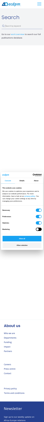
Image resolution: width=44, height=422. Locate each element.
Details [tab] (22, 181)
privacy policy (29, 196)
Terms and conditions (14, 393)
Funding (8, 342)
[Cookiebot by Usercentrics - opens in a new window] (33, 175)
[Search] (3, 26)
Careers (7, 364)
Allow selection (22, 245)
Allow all (22, 238)
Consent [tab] (8, 181)
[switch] (39, 216)
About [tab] (36, 181)
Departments (10, 337)
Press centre (9, 369)
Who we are (9, 333)
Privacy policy (10, 388)
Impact (7, 346)
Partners (8, 351)
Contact (7, 373)
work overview (17, 34)
